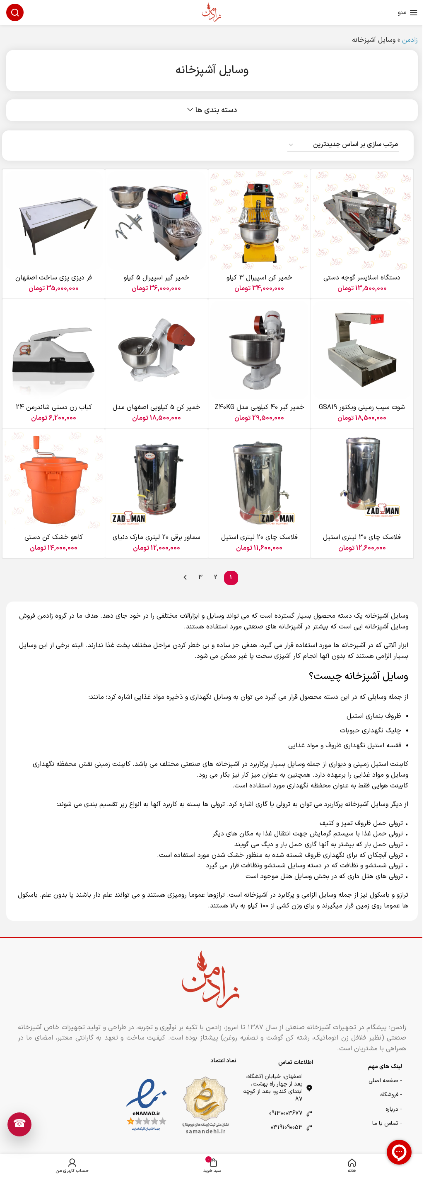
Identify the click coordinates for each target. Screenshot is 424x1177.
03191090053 (287, 1127)
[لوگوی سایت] (212, 12)
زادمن (410, 40)
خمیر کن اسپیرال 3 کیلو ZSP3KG (259, 282)
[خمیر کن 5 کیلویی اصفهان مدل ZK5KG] (156, 350)
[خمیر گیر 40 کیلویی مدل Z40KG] (259, 350)
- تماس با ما (387, 1123)
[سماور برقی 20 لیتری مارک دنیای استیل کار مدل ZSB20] (156, 480)
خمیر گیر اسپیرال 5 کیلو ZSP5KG (156, 282)
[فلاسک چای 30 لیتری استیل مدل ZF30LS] (362, 480)
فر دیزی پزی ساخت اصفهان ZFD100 (53, 282)
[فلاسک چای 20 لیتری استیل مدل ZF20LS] (259, 480)
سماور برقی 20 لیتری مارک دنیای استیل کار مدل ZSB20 (156, 541)
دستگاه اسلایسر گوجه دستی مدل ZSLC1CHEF (361, 282)
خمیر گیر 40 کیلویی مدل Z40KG (259, 407)
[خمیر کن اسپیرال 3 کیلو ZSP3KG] (259, 220)
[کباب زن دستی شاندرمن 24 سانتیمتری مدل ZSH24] (54, 350)
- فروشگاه (391, 1094)
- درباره (393, 1109)
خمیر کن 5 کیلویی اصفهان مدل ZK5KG (156, 411)
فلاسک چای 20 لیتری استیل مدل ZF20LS (259, 541)
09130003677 (286, 1113)
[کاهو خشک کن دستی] (54, 480)
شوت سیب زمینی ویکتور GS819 (362, 407)
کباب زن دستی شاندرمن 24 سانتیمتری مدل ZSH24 (54, 411)
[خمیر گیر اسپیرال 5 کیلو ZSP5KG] (156, 220)
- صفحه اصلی (385, 1080)
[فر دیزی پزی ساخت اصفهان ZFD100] (54, 220)
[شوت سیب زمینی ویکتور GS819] (362, 350)
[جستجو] (15, 12)
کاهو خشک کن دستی (53, 537)
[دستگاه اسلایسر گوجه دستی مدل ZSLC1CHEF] (362, 220)
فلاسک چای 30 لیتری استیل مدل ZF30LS (362, 541)
